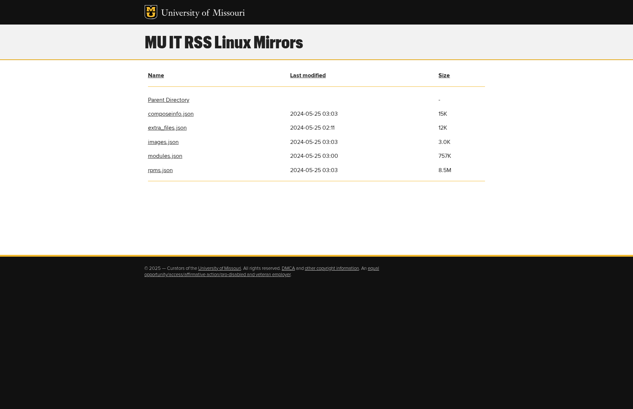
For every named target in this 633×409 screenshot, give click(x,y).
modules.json (165, 156)
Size (444, 75)
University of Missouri (203, 14)
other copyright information (332, 268)
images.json (163, 142)
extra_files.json (167, 127)
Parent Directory (168, 100)
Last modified (308, 75)
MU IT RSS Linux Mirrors (224, 41)
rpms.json (160, 170)
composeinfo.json (171, 114)
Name (156, 75)
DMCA (288, 268)
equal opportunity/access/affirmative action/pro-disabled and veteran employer (261, 271)
